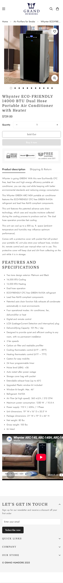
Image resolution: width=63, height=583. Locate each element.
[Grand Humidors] (31, 9)
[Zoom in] (54, 78)
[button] (57, 8)
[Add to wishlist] (54, 31)
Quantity (6, 124)
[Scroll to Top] (58, 567)
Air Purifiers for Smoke (24, 21)
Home (5, 21)
